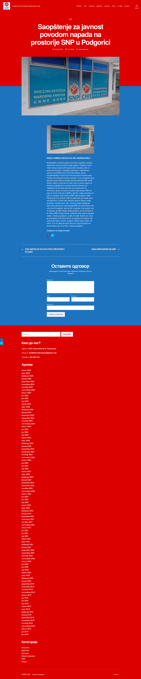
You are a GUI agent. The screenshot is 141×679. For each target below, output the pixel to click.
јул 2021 (25, 530)
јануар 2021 (26, 547)
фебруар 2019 (27, 612)
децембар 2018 (28, 617)
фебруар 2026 (27, 376)
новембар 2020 (28, 553)
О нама (120, 6)
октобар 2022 (27, 488)
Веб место (50, 304)
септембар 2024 (28, 423)
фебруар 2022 (27, 510)
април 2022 (26, 505)
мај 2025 (25, 401)
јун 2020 (25, 567)
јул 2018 (25, 631)
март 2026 (26, 373)
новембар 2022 (28, 485)
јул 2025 (25, 395)
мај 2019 (25, 603)
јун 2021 (25, 533)
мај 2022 (25, 502)
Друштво (99, 6)
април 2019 (26, 606)
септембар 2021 (28, 525)
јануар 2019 (26, 614)
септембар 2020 (28, 558)
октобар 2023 (27, 454)
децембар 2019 (28, 583)
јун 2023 (25, 465)
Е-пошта (74, 296)
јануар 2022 (26, 513)
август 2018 (26, 628)
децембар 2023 (28, 449)
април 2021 (26, 539)
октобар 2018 (27, 623)
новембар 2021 (28, 519)
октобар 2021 (27, 522)
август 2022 (26, 494)
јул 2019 (25, 598)
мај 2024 (25, 435)
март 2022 (26, 508)
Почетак (79, 6)
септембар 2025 (28, 390)
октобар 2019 (27, 589)
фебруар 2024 (27, 443)
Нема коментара (83, 49)
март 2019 (26, 609)
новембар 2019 (28, 586)
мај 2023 (25, 468)
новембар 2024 (28, 418)
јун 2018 (25, 634)
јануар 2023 (26, 480)
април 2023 (26, 471)
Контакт (126, 6)
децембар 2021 (28, 516)
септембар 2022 (28, 491)
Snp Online (60, 49)
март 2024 (26, 440)
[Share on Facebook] (48, 235)
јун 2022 (25, 499)
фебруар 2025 (27, 409)
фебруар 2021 (27, 544)
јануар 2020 (26, 581)
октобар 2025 (27, 387)
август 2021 (26, 527)
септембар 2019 (28, 592)
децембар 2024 (28, 415)
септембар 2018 (28, 626)
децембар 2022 (28, 482)
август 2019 (26, 595)
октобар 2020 (27, 555)
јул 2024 (25, 429)
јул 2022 (25, 496)
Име (48, 296)
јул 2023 (25, 463)
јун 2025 (25, 398)
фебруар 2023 (27, 477)
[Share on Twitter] (52, 235)
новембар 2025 (28, 384)
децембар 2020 (28, 550)
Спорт (114, 6)
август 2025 (26, 392)
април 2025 (26, 404)
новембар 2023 (28, 451)
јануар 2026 (26, 378)
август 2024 (26, 426)
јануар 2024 (26, 446)
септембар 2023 (28, 457)
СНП (85, 6)
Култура (107, 6)
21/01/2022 (71, 49)
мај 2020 (25, 569)
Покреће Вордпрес (38, 674)
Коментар (50, 280)
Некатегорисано (28, 656)
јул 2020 (25, 564)
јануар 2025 (26, 412)
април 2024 (26, 437)
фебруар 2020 (27, 578)
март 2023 (26, 474)
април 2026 (26, 370)
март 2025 (26, 406)
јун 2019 (25, 600)
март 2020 (26, 575)
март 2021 (26, 541)
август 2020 (26, 561)
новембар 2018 (28, 620)
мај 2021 (25, 536)
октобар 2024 (27, 420)
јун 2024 (25, 432)
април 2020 (26, 572)
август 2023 (26, 460)
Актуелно (92, 6)
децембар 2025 (28, 381)
